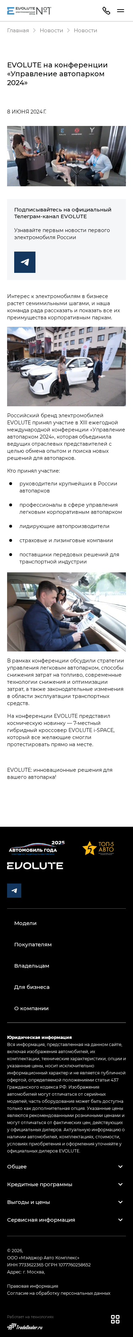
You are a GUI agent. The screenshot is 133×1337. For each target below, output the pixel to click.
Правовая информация (32, 1286)
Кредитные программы (39, 1184)
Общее (17, 1166)
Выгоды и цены (28, 1201)
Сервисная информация (41, 1219)
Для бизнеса (32, 986)
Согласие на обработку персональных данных (58, 1293)
